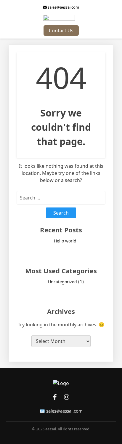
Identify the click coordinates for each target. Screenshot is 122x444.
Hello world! (66, 241)
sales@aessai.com (63, 7)
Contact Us (61, 30)
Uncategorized (62, 282)
